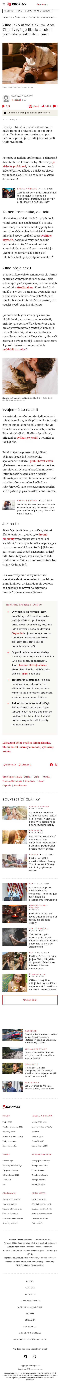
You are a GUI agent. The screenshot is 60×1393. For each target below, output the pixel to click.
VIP (31, 884)
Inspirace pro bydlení (38, 906)
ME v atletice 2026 (10, 1175)
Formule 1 (6, 1180)
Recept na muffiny (40, 1165)
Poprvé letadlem (9, 1204)
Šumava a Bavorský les (12, 1209)
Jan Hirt (35, 1132)
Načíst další (30, 999)
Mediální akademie (30, 1307)
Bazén (22, 1247)
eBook (36, 106)
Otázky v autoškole (40, 1218)
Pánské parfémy (37, 1265)
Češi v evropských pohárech (43, 1243)
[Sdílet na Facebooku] (51, 764)
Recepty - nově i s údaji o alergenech (27, 11)
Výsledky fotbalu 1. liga (12, 1165)
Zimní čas (30, 781)
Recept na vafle (38, 1180)
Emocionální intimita (12, 781)
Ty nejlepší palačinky (41, 1161)
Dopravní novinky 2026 (42, 1209)
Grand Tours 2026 (39, 1146)
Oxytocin (6, 785)
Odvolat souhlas (30, 1333)
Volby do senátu (9, 1141)
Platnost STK (37, 1223)
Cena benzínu (24, 1243)
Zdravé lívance (38, 1170)
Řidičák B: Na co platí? (42, 1214)
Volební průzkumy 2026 (12, 1127)
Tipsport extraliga (10, 1170)
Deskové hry (38, 1261)
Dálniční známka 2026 (41, 1204)
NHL (4, 1184)
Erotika (27, 777)
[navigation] (3, 4)
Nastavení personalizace (30, 1339)
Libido (41, 781)
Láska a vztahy (27, 189)
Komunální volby (9, 1146)
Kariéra (30, 1288)
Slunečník (7, 1250)
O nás (30, 1281)
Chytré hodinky (22, 1265)
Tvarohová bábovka (40, 1175)
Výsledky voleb (8, 1132)
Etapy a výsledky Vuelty (42, 1127)
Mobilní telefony (31, 1258)
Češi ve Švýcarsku (10, 1214)
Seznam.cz (42, 4)
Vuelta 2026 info (39, 1122)
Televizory (49, 1261)
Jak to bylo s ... (39, 928)
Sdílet (48, 106)
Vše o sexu (36, 830)
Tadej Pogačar (38, 1136)
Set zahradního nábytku (33, 1250)
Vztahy (33, 854)
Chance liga (7, 1161)
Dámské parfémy (12, 1261)
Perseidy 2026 (10, 1243)
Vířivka (30, 1254)
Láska (36, 777)
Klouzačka (17, 1250)
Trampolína (47, 1247)
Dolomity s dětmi (10, 1223)
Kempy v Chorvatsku (11, 1199)
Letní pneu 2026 (39, 1199)
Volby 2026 (7, 1122)
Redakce (30, 1294)
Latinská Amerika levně (12, 1218)
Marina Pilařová (22, 96)
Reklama (30, 1320)
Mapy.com (28, 1239)
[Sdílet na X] (56, 764)
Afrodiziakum (20, 785)
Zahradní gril (51, 1250)
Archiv (30, 1314)
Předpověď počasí (42, 1239)
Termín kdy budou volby (12, 1136)
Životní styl (37, 974)
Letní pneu (26, 1261)
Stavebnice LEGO (48, 1258)
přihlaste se (44, 112)
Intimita (46, 777)
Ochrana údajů (30, 1301)
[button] (30, 63)
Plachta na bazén (33, 1247)
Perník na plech (38, 1184)
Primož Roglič (38, 1141)
